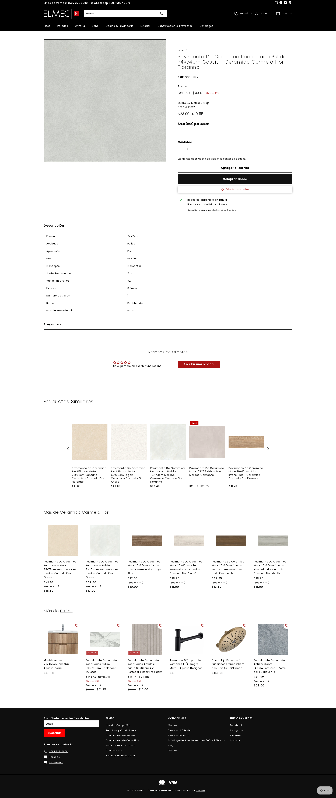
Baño (95, 26)
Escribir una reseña (199, 364)
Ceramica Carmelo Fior (84, 512)
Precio (182, 86)
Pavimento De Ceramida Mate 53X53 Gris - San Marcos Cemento (206, 471)
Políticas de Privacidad (120, 745)
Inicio (181, 50)
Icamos (200, 790)
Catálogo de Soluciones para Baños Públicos (196, 740)
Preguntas (52, 324)
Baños (66, 611)
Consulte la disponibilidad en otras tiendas (211, 210)
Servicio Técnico (178, 735)
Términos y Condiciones (121, 730)
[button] (235, 189)
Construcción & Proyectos (175, 26)
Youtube (235, 740)
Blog (171, 745)
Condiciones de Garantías (122, 740)
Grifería (80, 26)
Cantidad (185, 142)
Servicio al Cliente (179, 730)
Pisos (47, 26)
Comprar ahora (235, 179)
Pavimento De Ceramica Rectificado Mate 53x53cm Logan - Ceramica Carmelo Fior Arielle (128, 474)
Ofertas (172, 750)
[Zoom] (105, 101)
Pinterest (235, 735)
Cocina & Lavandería (120, 26)
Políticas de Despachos (120, 755)
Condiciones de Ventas (120, 735)
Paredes (62, 26)
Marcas (172, 725)
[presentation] (68, 449)
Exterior (145, 26)
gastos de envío (191, 158)
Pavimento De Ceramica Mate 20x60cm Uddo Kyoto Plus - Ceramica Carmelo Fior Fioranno (246, 473)
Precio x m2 (186, 107)
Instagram (236, 730)
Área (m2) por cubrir (193, 124)
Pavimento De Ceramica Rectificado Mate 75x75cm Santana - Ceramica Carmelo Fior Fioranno (89, 474)
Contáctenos (114, 750)
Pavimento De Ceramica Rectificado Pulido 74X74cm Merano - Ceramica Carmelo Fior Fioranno (167, 474)
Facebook (236, 725)
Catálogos (206, 26)
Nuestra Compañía (118, 725)
